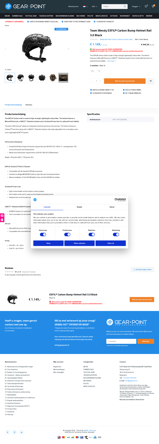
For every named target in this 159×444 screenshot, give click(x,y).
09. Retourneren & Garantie (14, 389)
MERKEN (149, 16)
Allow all (110, 243)
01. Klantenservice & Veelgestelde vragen (19, 367)
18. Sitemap (9, 414)
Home (7, 25)
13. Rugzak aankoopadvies (14, 400)
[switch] (67, 234)
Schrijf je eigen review (143, 269)
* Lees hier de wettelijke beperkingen (117, 345)
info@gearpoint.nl (62, 345)
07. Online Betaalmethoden (14, 383)
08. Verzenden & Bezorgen (14, 386)
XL (99, 71)
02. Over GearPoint (11, 369)
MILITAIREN (81, 16)
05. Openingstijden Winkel (13, 378)
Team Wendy (143, 39)
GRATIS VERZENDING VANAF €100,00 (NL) (43, 22)
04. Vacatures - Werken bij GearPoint (17, 375)
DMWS (86, 430)
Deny (48, 243)
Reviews (29, 105)
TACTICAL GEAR (31, 16)
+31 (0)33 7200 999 (129, 378)
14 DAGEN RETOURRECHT (105, 22)
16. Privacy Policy (11, 409)
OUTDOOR (113, 16)
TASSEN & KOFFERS (46, 16)
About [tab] (112, 207)
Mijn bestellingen (59, 369)
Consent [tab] (47, 207)
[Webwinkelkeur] (152, 430)
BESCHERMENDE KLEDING (65, 16)
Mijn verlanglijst (58, 372)
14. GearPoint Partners (12, 403)
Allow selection (79, 243)
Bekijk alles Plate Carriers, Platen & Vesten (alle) (116, 39)
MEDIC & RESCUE (102, 16)
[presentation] (5, 49)
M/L (92, 71)
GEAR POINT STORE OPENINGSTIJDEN (77, 22)
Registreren (57, 367)
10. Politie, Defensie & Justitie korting (17, 392)
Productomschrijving (13, 105)
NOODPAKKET (125, 16)
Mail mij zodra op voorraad (125, 81)
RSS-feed (92, 430)
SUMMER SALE (17, 16)
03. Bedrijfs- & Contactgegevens (16, 372)
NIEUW (7, 16)
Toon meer (111, 61)
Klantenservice (73, 6)
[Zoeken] (125, 6)
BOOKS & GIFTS (138, 16)
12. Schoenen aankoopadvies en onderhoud (20, 398)
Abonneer (145, 341)
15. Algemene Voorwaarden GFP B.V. (17, 406)
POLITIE (90, 16)
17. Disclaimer (9, 412)
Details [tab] (79, 207)
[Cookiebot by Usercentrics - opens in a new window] (116, 199)
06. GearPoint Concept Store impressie (18, 381)
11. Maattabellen (10, 395)
